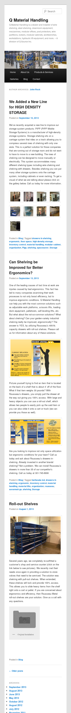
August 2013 (15, 690)
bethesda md (38, 479)
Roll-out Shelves (23, 503)
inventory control (17, 244)
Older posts (16, 670)
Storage (53, 247)
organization (15, 247)
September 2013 (17, 687)
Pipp (24, 247)
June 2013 (14, 694)
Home (13, 72)
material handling (35, 244)
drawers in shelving (41, 238)
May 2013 (14, 698)
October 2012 (16, 701)
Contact (36, 78)
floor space (26, 241)
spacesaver (43, 247)
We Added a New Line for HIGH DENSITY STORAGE (28, 107)
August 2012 (15, 705)
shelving (32, 247)
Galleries (14, 78)
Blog (25, 78)
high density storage (43, 241)
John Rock (35, 89)
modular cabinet (53, 244)
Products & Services (43, 72)
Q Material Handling (28, 20)
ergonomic (14, 241)
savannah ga (15, 489)
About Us (25, 72)
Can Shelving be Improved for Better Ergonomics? (26, 267)
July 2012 (14, 709)
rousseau (49, 486)
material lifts (24, 486)
